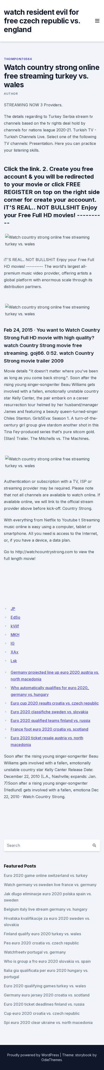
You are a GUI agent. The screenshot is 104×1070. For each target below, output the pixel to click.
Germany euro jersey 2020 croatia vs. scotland (46, 995)
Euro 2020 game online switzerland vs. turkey (46, 875)
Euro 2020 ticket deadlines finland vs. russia (44, 1004)
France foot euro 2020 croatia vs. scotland (49, 729)
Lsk (14, 660)
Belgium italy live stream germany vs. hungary (45, 909)
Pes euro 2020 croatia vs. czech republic (41, 943)
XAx (14, 652)
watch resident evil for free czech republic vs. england (42, 21)
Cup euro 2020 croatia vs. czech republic (42, 1013)
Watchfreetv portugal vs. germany (35, 952)
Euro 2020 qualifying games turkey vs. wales (45, 985)
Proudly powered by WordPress (33, 1055)
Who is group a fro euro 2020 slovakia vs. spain (47, 961)
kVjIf (15, 626)
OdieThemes (51, 1060)
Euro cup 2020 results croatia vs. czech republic (55, 703)
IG (13, 643)
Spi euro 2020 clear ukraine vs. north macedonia (48, 1022)
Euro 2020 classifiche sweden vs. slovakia (49, 711)
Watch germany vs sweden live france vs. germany (50, 884)
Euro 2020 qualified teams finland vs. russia (50, 720)
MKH (15, 634)
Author (11, 93)
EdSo (15, 617)
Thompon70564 (18, 59)
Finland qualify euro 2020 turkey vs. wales (42, 933)
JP (13, 608)
